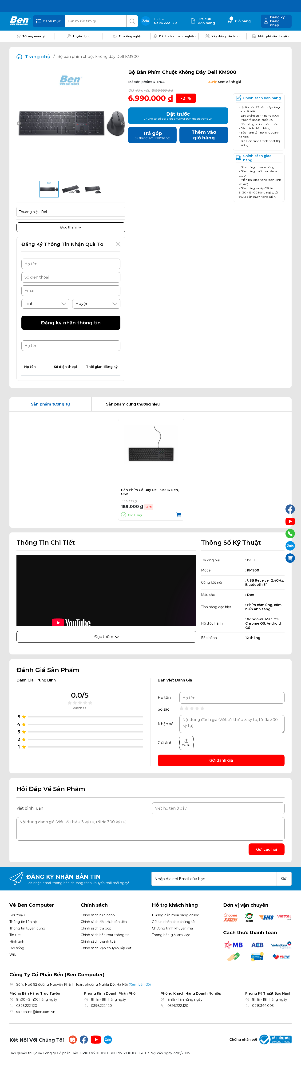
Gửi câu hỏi (266, 849)
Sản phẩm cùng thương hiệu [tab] (133, 404)
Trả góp (152, 135)
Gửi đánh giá (221, 760)
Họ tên (164, 698)
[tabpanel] (150, 470)
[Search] (132, 21)
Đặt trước (178, 115)
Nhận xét (166, 724)
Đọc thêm (69, 227)
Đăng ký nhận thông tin (71, 323)
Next (123, 123)
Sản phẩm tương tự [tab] (50, 404)
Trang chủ (38, 56)
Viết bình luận (29, 808)
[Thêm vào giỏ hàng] (178, 514)
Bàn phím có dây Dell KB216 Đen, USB (150, 492)
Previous (18, 123)
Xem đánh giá (229, 82)
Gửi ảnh (165, 743)
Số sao (164, 709)
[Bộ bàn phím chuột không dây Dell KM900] (49, 189)
